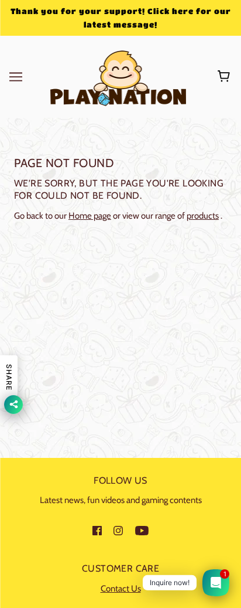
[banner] (118, 76)
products (203, 215)
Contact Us (121, 588)
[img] (97, 530)
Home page (89, 215)
